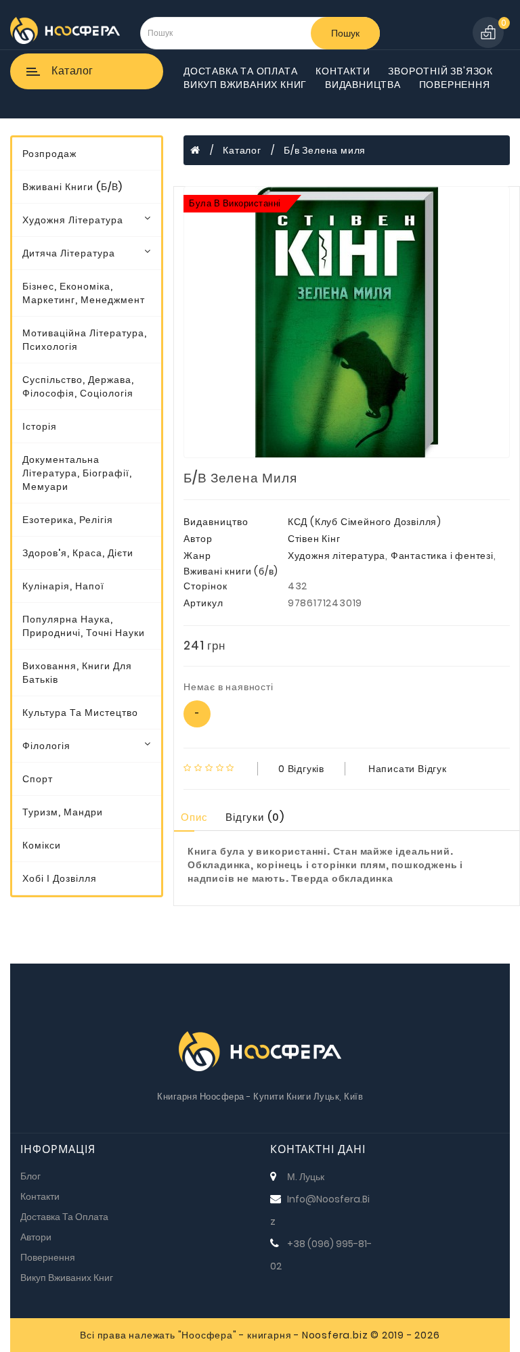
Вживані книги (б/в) (72, 187)
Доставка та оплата (240, 71)
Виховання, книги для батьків (77, 672)
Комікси (41, 845)
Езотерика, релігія (67, 519)
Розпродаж (49, 153)
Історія (39, 426)
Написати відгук (407, 768)
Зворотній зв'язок (440, 71)
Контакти (343, 71)
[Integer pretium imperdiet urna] (346, 322)
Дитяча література (68, 253)
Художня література (72, 220)
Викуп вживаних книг (245, 84)
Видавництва (363, 84)
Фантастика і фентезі (442, 555)
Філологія (46, 745)
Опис (194, 817)
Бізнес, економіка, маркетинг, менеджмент (83, 293)
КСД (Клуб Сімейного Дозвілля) (364, 521)
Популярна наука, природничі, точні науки (83, 625)
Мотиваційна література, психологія (84, 339)
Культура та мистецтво (80, 712)
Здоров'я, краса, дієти (77, 553)
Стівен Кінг (314, 538)
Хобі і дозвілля (59, 878)
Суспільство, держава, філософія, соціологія (78, 386)
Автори (35, 1237)
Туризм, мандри (62, 812)
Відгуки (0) (254, 817)
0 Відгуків (301, 768)
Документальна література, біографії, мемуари (77, 473)
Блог (30, 1176)
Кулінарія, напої (63, 586)
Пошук (345, 33)
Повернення (454, 84)
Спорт (37, 779)
